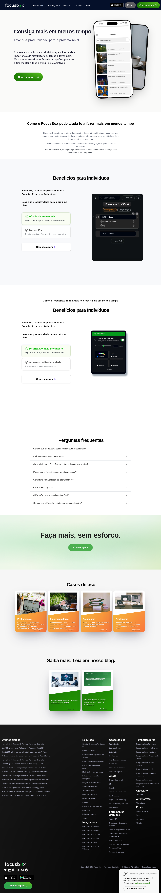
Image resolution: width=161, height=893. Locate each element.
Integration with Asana (90, 830)
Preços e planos (142, 811)
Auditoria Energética (89, 787)
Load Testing (113, 796)
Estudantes (113, 752)
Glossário (139, 795)
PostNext (112, 788)
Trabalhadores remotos (117, 760)
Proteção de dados (149, 867)
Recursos (37, 5)
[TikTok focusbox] (18, 870)
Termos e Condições (111, 867)
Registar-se (140, 819)
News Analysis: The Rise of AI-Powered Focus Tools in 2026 (24, 795)
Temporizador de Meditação (146, 752)
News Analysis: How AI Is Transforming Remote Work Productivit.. (26, 780)
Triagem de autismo (116, 852)
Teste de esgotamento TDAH (119, 830)
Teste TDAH (113, 819)
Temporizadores (88, 790)
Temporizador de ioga (144, 780)
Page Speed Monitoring (117, 800)
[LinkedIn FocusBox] (9, 870)
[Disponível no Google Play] (26, 877)
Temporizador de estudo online (147, 748)
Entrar (130, 5)
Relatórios (86, 810)
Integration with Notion (90, 838)
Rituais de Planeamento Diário (93, 761)
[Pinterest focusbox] (26, 870)
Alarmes (85, 802)
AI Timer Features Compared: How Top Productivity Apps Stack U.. (26, 756)
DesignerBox (113, 808)
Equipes (78, 5)
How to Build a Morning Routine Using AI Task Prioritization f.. (24, 776)
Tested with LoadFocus (117, 792)
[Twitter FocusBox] (5, 870)
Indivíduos (113, 764)
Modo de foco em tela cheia (92, 772)
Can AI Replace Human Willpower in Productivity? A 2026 (23, 748)
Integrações (53, 5)
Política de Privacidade (130, 867)
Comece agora (146, 5)
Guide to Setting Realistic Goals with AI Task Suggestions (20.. (25, 788)
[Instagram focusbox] (13, 870)
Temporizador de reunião (145, 769)
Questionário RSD (115, 840)
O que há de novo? (116, 780)
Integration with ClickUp (91, 834)
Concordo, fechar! (136, 888)
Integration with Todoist (90, 826)
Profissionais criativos (117, 768)
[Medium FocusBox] (22, 870)
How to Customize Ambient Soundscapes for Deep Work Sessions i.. (27, 792)
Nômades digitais (115, 772)
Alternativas (140, 803)
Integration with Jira (89, 842)
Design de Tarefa (88, 798)
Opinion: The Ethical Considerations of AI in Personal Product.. (25, 784)
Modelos (66, 5)
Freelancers (113, 756)
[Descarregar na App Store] (117, 5)
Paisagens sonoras (89, 814)
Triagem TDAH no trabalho (119, 844)
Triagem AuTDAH (115, 848)
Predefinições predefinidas (92, 806)
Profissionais (114, 744)
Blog (110, 784)
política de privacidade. (143, 883)
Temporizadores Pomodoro (146, 744)
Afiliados (139, 823)
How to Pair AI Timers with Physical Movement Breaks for (23, 744)
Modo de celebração (89, 794)
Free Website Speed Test (118, 804)
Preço (88, 5)
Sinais (84, 818)
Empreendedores (115, 748)
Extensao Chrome (88, 751)
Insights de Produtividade (91, 782)
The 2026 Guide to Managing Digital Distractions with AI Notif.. (24, 752)
